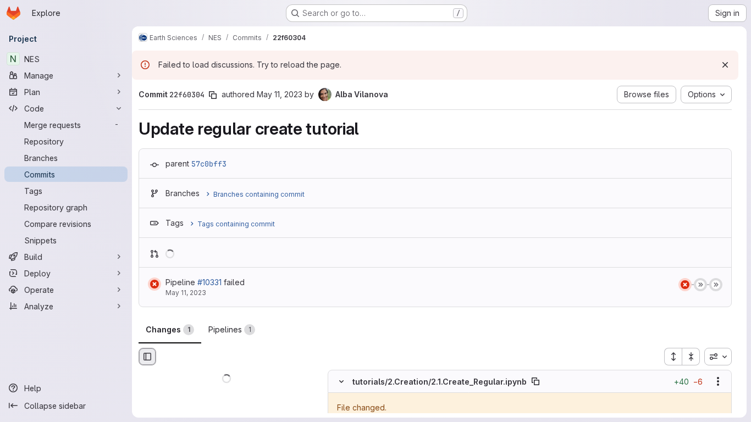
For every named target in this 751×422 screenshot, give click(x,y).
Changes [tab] (168, 329)
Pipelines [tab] (229, 329)
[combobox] (718, 356)
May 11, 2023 (279, 94)
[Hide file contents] (341, 381)
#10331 (209, 282)
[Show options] (718, 381)
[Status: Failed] (154, 284)
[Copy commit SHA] (212, 95)
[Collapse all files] (691, 356)
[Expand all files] (673, 356)
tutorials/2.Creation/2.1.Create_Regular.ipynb (439, 381)
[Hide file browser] (147, 356)
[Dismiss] (725, 64)
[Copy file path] (535, 381)
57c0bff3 (209, 164)
